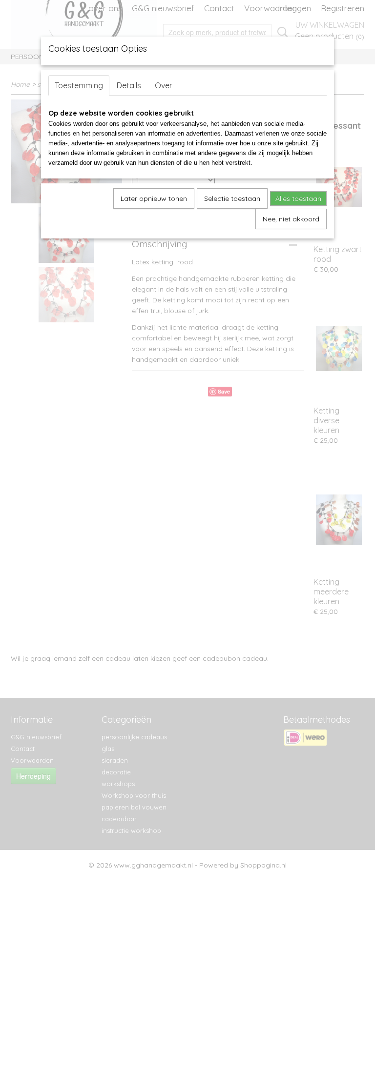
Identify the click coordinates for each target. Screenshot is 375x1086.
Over (163, 85)
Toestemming (79, 85)
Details (129, 85)
